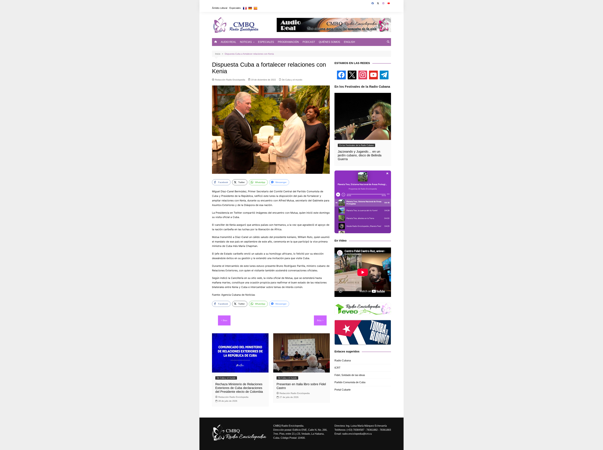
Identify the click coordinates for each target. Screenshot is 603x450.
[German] (250, 8)
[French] (245, 8)
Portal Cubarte (342, 389)
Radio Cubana (342, 360)
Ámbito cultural (219, 8)
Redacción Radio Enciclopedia (230, 79)
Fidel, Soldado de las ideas (349, 375)
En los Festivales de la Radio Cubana (356, 145)
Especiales (235, 8)
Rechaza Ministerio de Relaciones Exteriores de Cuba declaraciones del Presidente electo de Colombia (239, 387)
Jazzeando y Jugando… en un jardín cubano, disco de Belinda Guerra (359, 155)
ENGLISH (349, 42)
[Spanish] (255, 8)
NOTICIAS (246, 42)
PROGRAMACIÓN (288, 42)
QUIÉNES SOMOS (329, 42)
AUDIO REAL (228, 42)
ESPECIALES (266, 42)
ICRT (337, 367)
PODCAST (309, 42)
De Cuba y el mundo (292, 79)
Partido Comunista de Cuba (349, 382)
